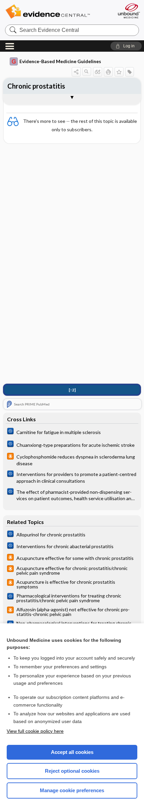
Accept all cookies (72, 752)
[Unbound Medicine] (129, 10)
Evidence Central (58, 11)
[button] (126, 46)
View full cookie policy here (35, 731)
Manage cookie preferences (72, 790)
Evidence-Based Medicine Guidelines (60, 61)
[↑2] (72, 389)
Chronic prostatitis (36, 86)
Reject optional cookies (72, 771)
